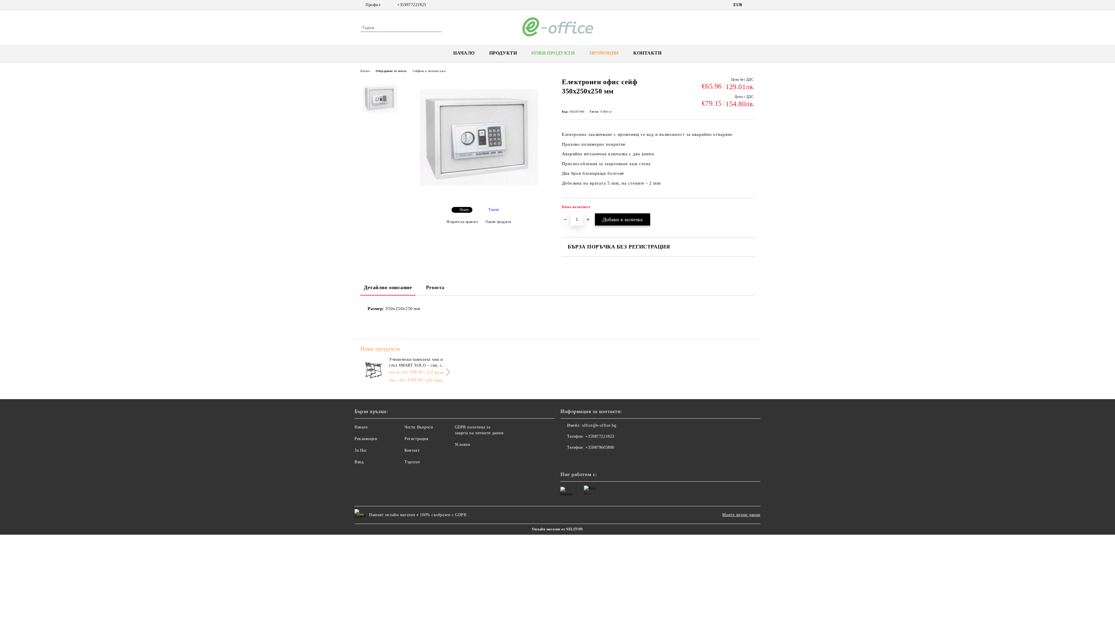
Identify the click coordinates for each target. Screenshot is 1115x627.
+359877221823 (411, 5)
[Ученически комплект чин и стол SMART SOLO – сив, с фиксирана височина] (373, 370)
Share (464, 210)
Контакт (412, 450)
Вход (359, 462)
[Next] (446, 372)
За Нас (361, 450)
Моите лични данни (741, 515)
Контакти (647, 53)
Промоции (604, 53)
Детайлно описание (388, 287)
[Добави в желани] (750, 208)
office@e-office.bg (599, 425)
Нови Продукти (553, 53)
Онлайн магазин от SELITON (557, 529)
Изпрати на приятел (462, 222)
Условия (462, 444)
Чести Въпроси (418, 427)
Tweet (493, 210)
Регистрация (416, 439)
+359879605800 (599, 447)
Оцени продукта (498, 222)
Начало (463, 53)
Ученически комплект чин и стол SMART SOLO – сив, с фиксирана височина (416, 362)
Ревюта (435, 287)
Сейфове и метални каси (429, 71)
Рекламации (366, 439)
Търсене (412, 462)
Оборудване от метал (391, 71)
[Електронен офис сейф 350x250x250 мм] (479, 197)
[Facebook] (751, 5)
